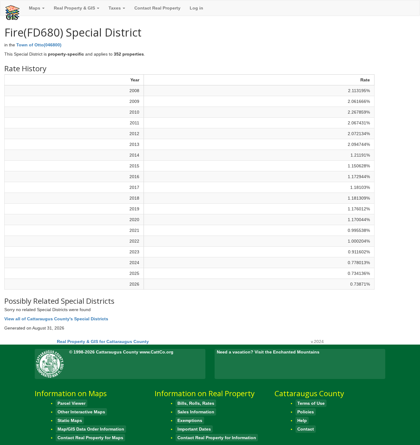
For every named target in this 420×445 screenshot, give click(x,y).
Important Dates (194, 429)
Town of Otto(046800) (38, 44)
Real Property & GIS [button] (75, 8)
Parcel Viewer (71, 403)
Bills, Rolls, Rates (195, 403)
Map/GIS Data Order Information (90, 429)
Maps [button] (35, 8)
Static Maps (69, 420)
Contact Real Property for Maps (90, 437)
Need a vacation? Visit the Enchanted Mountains (268, 351)
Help (302, 420)
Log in (196, 8)
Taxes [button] (115, 8)
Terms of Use (311, 403)
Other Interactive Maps (81, 411)
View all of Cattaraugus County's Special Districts (56, 318)
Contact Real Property (157, 8)
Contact (305, 429)
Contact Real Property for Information (216, 437)
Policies (305, 411)
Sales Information (195, 411)
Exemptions (189, 420)
